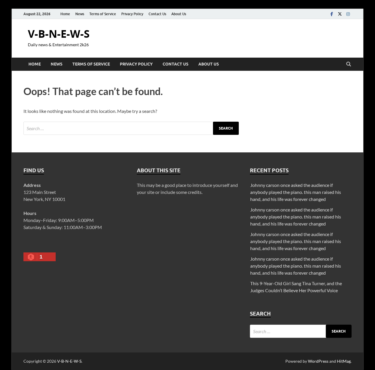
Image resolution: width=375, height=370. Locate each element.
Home (65, 14)
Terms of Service (102, 14)
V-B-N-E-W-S (59, 34)
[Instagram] (348, 14)
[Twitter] (339, 14)
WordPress (318, 361)
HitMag (344, 361)
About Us (178, 14)
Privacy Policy (132, 14)
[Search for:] (131, 128)
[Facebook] (331, 14)
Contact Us (157, 14)
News (79, 14)
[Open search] (348, 64)
